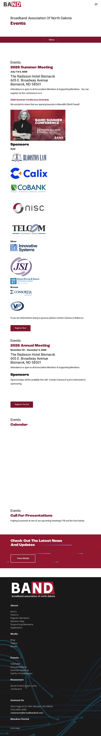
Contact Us (17, 700)
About (14, 605)
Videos (14, 643)
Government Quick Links (23, 686)
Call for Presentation (21, 674)
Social (13, 647)
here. (40, 93)
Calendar (15, 664)
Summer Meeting (19, 670)
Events (14, 658)
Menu (51, 39)
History (14, 615)
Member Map (17, 621)
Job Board (16, 689)
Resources (17, 680)
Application (16, 628)
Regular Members (19, 618)
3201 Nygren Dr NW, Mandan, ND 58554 (31, 707)
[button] (96, 4)
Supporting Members (21, 625)
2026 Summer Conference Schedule (29, 100)
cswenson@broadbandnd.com (26, 713)
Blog (12, 640)
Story (13, 612)
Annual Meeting (18, 667)
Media (14, 634)
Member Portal (19, 719)
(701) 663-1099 (18, 710)
